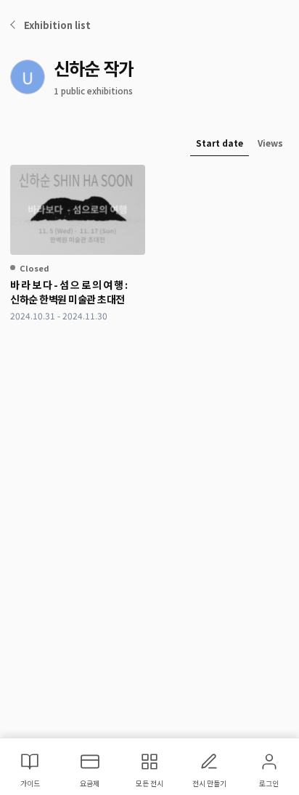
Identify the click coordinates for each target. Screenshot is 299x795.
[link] (77, 243)
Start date (219, 142)
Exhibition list (57, 25)
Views (270, 142)
